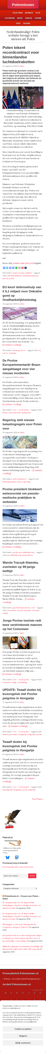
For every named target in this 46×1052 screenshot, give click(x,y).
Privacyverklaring (27, 1049)
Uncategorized (19, 350)
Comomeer (7, 682)
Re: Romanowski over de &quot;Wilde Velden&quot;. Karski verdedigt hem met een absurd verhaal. (22, 905)
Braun (5, 412)
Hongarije (22, 734)
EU (39, 350)
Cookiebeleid (15, 1049)
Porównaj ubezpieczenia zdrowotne (18, 867)
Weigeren (23, 1036)
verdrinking (22, 682)
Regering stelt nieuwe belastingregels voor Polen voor (22, 424)
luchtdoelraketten (30, 276)
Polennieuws (23, 5)
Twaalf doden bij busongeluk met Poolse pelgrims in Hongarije (20, 746)
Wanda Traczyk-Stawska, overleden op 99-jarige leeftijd (21, 567)
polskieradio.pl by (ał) (23, 263)
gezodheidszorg (14, 555)
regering (26, 482)
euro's (5, 353)
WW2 (33, 608)
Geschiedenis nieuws (21, 608)
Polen (11, 278)
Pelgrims (31, 734)
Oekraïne (12, 353)
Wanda (5, 613)
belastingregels (9, 482)
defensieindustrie (14, 276)
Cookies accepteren (23, 1029)
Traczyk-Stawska (24, 610)
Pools (24, 790)
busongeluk (7, 790)
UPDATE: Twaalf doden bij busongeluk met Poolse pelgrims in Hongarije (22, 694)
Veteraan (35, 610)
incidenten (26, 412)
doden (5, 734)
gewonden (13, 734)
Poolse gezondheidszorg (23, 552)
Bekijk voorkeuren (23, 1043)
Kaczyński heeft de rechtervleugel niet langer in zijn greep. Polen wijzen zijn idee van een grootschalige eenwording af (22, 938)
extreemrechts (14, 412)
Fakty (22, 66)
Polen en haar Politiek (22, 273)
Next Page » (37, 799)
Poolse (39, 734)
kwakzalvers (27, 555)
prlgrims (32, 790)
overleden (11, 610)
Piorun (5, 278)
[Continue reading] (12, 345)
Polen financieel (19, 479)
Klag (14, 682)
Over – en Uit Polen (21, 410)
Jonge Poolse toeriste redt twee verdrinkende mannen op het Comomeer (22, 625)
